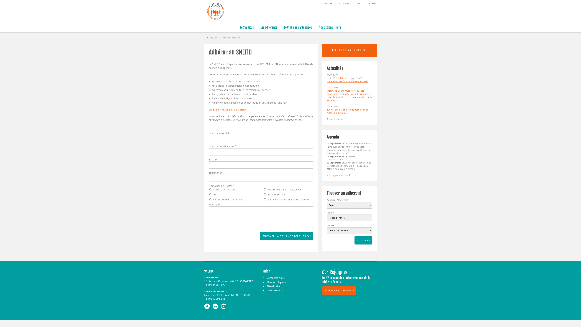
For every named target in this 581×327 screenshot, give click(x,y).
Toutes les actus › (335, 119)
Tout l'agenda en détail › (339, 175)
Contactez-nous (276, 277)
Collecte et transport (225, 189)
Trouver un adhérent (344, 193)
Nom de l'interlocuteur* (222, 146)
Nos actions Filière (330, 27)
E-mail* (213, 159)
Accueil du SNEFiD (212, 37)
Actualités (335, 68)
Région (330, 212)
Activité (330, 225)
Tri (214, 194)
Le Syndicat (247, 27)
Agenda (333, 137)
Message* (214, 204)
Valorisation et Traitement (228, 199)
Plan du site (273, 286)
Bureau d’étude (276, 194)
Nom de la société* (220, 133)
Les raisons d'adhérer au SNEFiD (227, 109)
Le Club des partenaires (298, 27)
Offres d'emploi (275, 290)
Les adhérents (268, 27)
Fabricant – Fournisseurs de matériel (288, 199)
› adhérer (372, 3)
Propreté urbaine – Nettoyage (285, 189)
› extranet (328, 3)
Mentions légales (276, 282)
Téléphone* (215, 172)
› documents (343, 3)
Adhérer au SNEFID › (349, 50)
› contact (358, 3)
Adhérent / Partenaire (338, 199)
